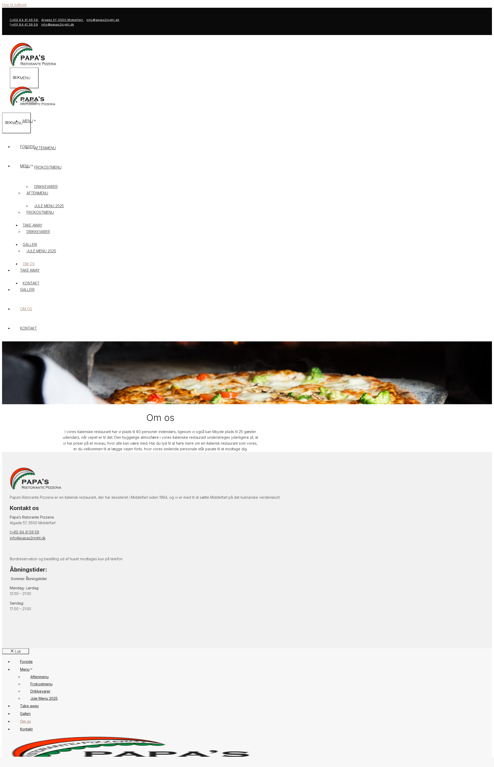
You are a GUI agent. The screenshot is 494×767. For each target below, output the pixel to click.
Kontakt (28, 328)
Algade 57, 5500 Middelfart (62, 20)
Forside (27, 146)
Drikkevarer (38, 231)
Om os (26, 309)
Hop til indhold (14, 5)
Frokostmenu (47, 167)
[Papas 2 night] (32, 109)
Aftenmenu (45, 148)
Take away (30, 270)
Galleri (27, 289)
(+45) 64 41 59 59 (24, 20)
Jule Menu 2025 (41, 251)
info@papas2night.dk (102, 20)
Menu (28, 121)
